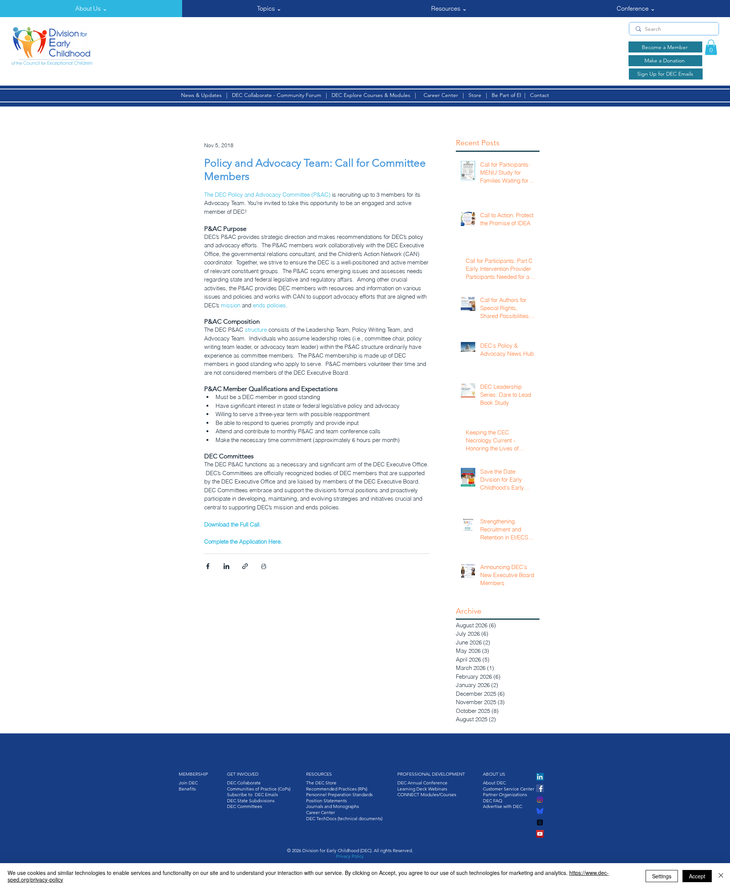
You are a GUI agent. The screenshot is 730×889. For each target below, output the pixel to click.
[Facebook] (540, 788)
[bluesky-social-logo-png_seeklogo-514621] (540, 811)
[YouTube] (540, 834)
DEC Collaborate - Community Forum (276, 95)
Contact (539, 95)
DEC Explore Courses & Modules (371, 95)
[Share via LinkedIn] (226, 566)
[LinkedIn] (540, 777)
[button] (91, 8)
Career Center (441, 95)
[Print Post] (263, 566)
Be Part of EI (506, 95)
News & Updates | (206, 95)
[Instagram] (540, 799)
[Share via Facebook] (207, 566)
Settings (661, 876)
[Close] (720, 876)
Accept (697, 876)
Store (476, 95)
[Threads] (540, 822)
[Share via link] (245, 566)
